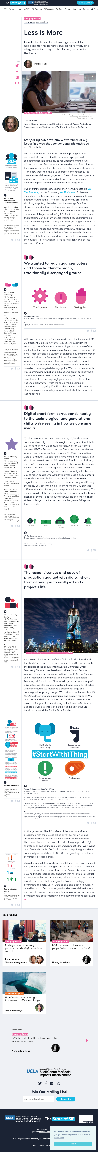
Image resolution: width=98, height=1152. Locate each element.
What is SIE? (24, 9)
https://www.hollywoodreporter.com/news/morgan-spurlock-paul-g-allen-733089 (11, 659)
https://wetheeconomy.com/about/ (35, 545)
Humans (48, 1129)
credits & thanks (46, 1132)
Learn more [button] (59, 1138)
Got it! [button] (73, 1144)
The (15, 3)
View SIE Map (85, 3)
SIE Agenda (49, 9)
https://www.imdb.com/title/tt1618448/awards (11, 899)
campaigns (29, 22)
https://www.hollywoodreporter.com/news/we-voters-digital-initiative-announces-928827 (11, 361)
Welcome (13, 9)
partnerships (42, 22)
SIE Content (37, 9)
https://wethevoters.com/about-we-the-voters (38, 326)
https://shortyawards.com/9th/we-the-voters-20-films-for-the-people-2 (11, 232)
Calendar (77, 9)
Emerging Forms (32, 18)
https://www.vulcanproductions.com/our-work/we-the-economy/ (11, 519)
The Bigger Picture (63, 9)
